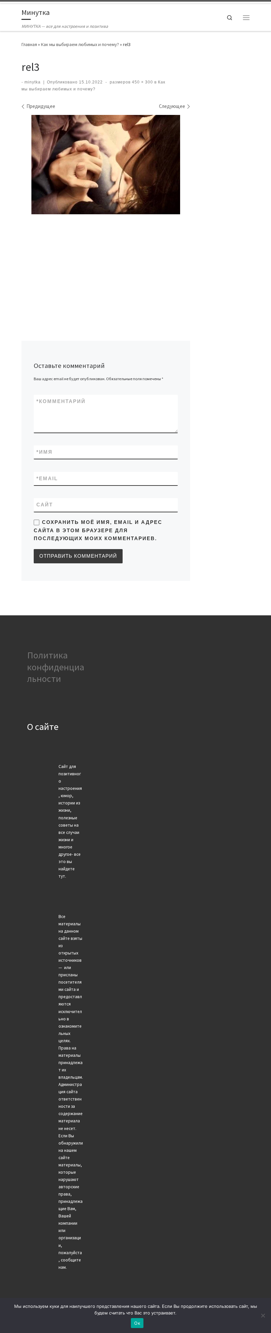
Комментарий (61, 401)
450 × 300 (142, 82)
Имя (44, 452)
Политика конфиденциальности (55, 667)
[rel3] (105, 164)
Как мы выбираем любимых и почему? (80, 44)
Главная (29, 44)
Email (47, 478)
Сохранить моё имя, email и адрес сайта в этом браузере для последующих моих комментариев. (98, 530)
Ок (137, 1323)
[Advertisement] (105, 266)
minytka (32, 82)
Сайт (44, 504)
